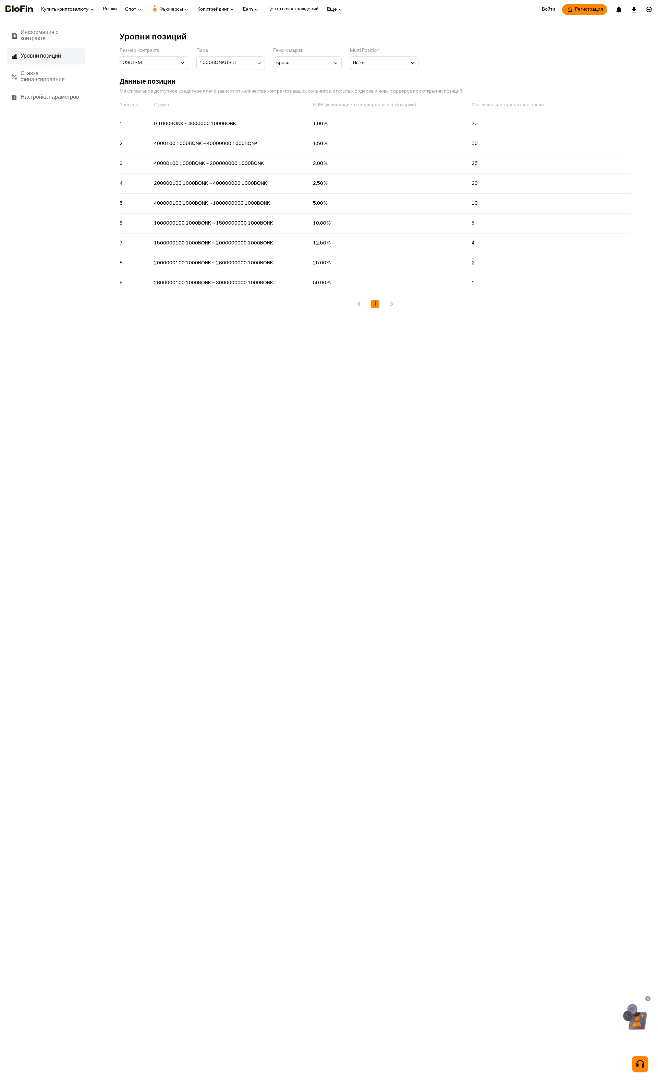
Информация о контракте (40, 35)
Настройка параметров (50, 97)
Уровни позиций (41, 56)
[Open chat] (640, 1064)
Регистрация (589, 9)
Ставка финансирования (43, 77)
